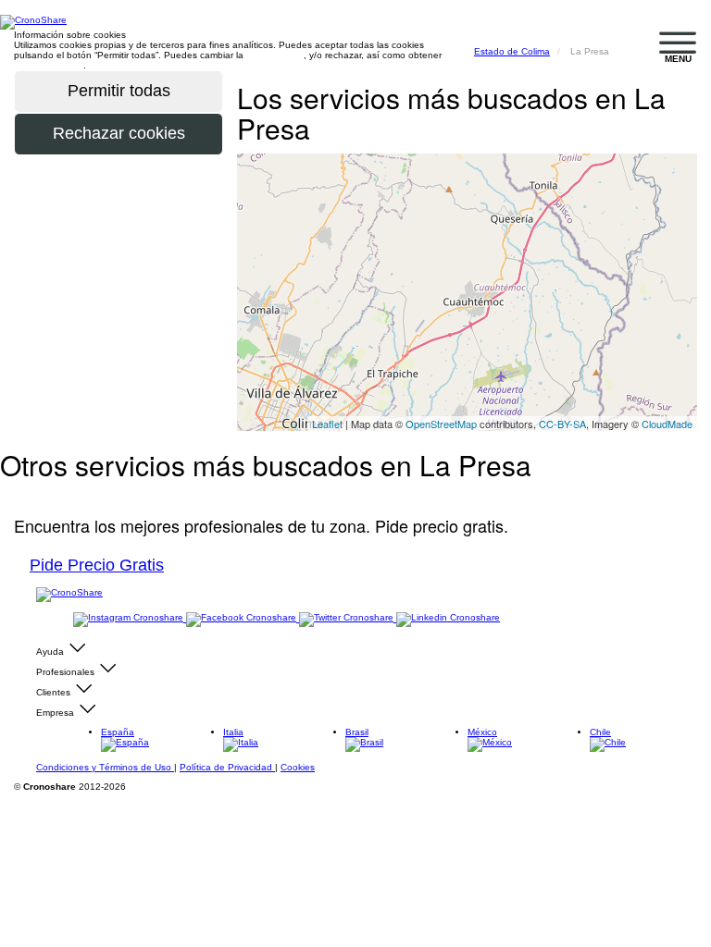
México (482, 732)
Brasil (356, 732)
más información (48, 65)
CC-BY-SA (562, 423)
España (117, 732)
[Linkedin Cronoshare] (448, 618)
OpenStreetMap (441, 423)
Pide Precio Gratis (97, 565)
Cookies (298, 767)
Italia (233, 732)
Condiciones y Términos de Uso (105, 767)
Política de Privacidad (227, 767)
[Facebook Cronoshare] (242, 618)
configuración (275, 55)
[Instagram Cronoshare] (129, 618)
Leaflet (327, 423)
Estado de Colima (512, 51)
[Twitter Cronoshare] (347, 618)
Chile (600, 732)
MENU (678, 59)
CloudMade (667, 423)
